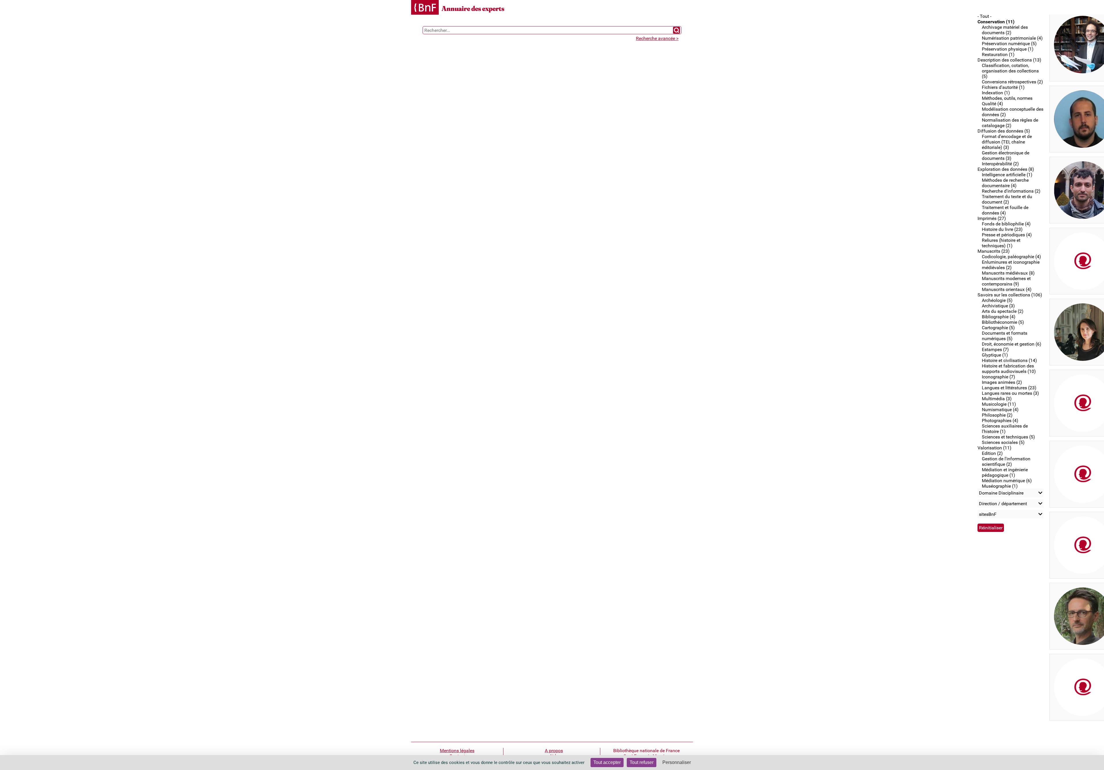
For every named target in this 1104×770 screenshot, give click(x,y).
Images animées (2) (1002, 382)
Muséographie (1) (1000, 486)
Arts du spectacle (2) (1002, 311)
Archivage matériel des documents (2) (1005, 29)
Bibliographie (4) (998, 316)
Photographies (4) (1000, 420)
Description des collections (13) (1009, 60)
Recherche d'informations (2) (1011, 191)
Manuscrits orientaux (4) (1007, 289)
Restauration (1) (998, 54)
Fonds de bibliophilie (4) (1006, 224)
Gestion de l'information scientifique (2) (1006, 461)
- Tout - (984, 16)
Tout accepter (607, 762)
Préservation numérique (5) (1009, 43)
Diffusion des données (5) (1003, 131)
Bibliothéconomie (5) (1003, 322)
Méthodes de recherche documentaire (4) (1005, 182)
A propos (554, 750)
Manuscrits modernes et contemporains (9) (1006, 281)
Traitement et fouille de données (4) (1005, 210)
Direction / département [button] (1003, 503)
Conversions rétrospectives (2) (1012, 82)
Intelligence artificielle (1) (1007, 174)
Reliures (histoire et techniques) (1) (1001, 242)
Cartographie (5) (998, 327)
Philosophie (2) (997, 415)
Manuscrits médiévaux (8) (1008, 273)
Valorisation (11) (994, 448)
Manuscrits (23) (993, 251)
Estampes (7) (995, 349)
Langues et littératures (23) (1009, 387)
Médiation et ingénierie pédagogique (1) (1005, 472)
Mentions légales (457, 750)
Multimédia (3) (997, 398)
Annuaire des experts (473, 8)
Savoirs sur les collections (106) (1009, 295)
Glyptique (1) (995, 355)
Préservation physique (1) (1008, 49)
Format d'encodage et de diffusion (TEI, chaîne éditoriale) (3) (1007, 142)
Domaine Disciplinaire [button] (1001, 493)
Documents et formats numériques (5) (1004, 335)
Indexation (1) (996, 92)
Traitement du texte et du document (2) (1007, 199)
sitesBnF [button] (987, 514)
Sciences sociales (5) (1003, 442)
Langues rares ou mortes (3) (1010, 393)
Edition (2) (992, 453)
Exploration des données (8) (1005, 169)
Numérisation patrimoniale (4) (1012, 38)
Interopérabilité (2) (1000, 163)
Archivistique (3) (998, 306)
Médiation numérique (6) (1007, 480)
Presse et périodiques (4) (1007, 234)
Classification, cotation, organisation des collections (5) (1010, 71)
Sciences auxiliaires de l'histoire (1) (1005, 428)
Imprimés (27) (991, 218)
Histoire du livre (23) (1002, 229)
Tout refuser (641, 762)
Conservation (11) (996, 21)
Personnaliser (676, 762)
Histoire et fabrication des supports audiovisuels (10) (1009, 368)
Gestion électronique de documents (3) (1005, 155)
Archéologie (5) (997, 300)
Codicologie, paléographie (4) (1011, 256)
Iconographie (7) (998, 377)
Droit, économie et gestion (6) (1011, 344)
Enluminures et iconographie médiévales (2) (1011, 264)
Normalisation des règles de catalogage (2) (1010, 122)
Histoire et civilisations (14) (1009, 360)
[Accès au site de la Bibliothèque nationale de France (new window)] (425, 8)
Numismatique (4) (1000, 409)
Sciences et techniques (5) (1008, 437)
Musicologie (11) (999, 404)
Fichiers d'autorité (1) (1003, 87)
